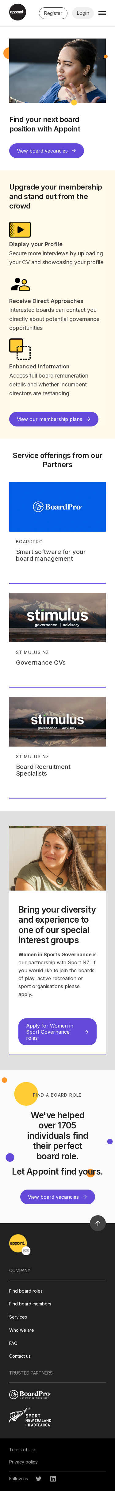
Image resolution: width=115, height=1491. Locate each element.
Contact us (20, 1356)
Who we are (21, 1330)
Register (53, 13)
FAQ (13, 1343)
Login (83, 13)
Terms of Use (22, 1449)
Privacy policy (23, 1461)
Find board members (30, 1303)
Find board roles (26, 1291)
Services (18, 1316)
